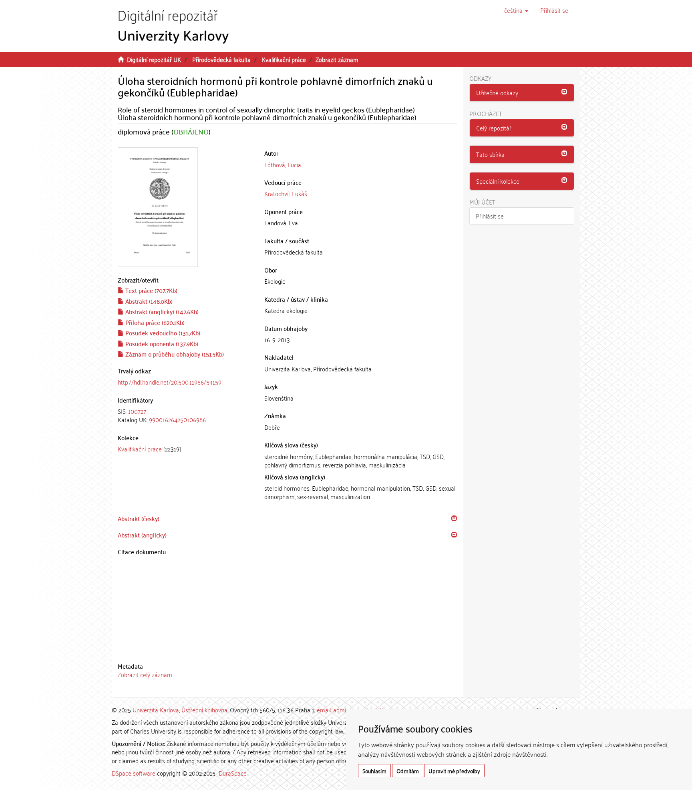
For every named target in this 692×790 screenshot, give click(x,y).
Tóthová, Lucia (282, 164)
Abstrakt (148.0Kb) (148, 301)
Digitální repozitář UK (154, 59)
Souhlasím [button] (374, 771)
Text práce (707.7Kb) (150, 290)
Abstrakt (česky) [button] (138, 518)
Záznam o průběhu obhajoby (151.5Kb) (174, 353)
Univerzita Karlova (156, 709)
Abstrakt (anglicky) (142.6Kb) (161, 311)
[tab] (185, 415)
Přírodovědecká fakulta (221, 59)
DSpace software (133, 772)
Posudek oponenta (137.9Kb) (161, 343)
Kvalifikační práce (284, 59)
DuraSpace (233, 772)
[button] (516, 10)
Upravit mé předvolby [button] (454, 771)
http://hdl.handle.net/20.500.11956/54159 (169, 381)
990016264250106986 (177, 419)
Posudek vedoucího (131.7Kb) (162, 332)
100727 (137, 411)
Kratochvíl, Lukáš (285, 193)
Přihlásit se (490, 215)
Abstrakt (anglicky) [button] (142, 534)
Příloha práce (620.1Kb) (154, 322)
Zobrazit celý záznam (145, 674)
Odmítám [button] (407, 771)
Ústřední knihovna (204, 709)
